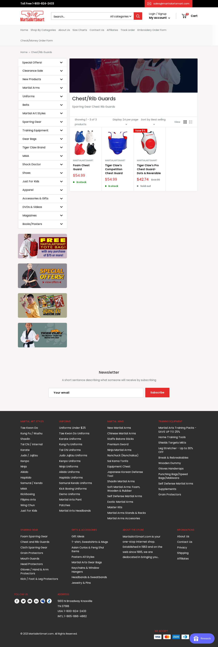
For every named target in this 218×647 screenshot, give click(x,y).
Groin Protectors (169, 494)
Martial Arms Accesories (123, 518)
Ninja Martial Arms (119, 450)
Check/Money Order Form (36, 40)
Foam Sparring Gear (34, 536)
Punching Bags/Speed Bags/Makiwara (173, 476)
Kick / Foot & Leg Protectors (39, 579)
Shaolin (25, 439)
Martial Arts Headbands (75, 511)
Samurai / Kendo (31, 483)
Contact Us (97, 30)
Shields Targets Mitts (172, 443)
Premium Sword (117, 444)
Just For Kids (28, 511)
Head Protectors (31, 564)
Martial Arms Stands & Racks (126, 513)
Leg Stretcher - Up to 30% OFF (175, 450)
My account (158, 18)
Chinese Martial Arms (121, 433)
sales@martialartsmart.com (171, 3)
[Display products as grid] (185, 121)
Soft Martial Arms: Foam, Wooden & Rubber (123, 489)
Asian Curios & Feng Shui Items (88, 549)
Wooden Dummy (169, 463)
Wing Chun (27, 505)
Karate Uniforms (70, 439)
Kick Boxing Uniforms (73, 489)
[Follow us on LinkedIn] (36, 601)
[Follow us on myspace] (42, 601)
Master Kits (114, 507)
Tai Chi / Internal (31, 444)
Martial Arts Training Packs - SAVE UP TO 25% (177, 429)
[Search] (138, 16)
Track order (128, 30)
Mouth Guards (29, 559)
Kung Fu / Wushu (31, 433)
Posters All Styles (83, 557)
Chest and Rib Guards (34, 542)
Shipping (183, 553)
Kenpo (24, 461)
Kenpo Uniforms (70, 461)
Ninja (23, 466)
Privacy (182, 547)
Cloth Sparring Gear (33, 547)
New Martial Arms (119, 428)
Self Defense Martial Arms (124, 496)
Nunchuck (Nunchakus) (122, 455)
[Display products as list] (190, 121)
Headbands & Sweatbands (89, 577)
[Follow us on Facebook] (16, 601)
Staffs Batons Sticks (120, 439)
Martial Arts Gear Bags (87, 562)
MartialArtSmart (83, 160)
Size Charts (80, 30)
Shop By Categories (43, 30)
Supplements (167, 489)
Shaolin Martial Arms (121, 481)
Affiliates (112, 30)
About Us (64, 30)
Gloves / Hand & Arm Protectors (34, 571)
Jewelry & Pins (81, 583)
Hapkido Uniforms (71, 478)
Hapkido (25, 478)
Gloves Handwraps (171, 468)
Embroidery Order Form (151, 30)
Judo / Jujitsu (29, 455)
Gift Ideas (78, 536)
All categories (119, 16)
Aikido (24, 472)
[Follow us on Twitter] (23, 601)
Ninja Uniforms (68, 466)
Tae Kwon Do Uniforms (74, 433)
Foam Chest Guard (81, 167)
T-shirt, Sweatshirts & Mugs (90, 542)
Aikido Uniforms (69, 472)
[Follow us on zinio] (49, 601)
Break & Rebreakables (173, 458)
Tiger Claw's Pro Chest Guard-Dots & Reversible (149, 169)
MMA (23, 489)
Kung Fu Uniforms (70, 444)
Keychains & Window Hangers (85, 570)
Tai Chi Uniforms (70, 450)
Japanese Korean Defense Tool (125, 474)
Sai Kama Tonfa (117, 461)
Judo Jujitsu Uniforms (73, 455)
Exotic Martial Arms (120, 502)
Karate (25, 450)
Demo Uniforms (69, 494)
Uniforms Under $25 (72, 428)
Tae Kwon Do (29, 428)
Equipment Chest (118, 466)
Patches (64, 505)
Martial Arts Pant (70, 500)
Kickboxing (27, 494)
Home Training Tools (172, 437)
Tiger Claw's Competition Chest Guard (114, 169)
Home (24, 30)
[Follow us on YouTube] (29, 601)
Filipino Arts (28, 500)
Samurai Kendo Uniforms (75, 483)
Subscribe (157, 392)
